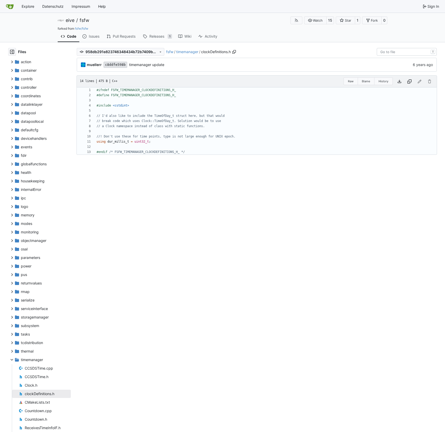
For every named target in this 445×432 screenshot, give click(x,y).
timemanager (187, 52)
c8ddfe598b (115, 65)
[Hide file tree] (12, 52)
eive (70, 20)
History (383, 81)
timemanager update (146, 64)
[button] (315, 20)
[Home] (10, 6)
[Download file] (399, 81)
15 (330, 20)
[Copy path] (234, 52)
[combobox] (407, 52)
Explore (28, 6)
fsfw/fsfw (81, 28)
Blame (366, 81)
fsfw (84, 20)
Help (102, 6)
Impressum (81, 6)
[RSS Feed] (296, 20)
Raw (351, 81)
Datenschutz (53, 6)
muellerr (94, 64)
